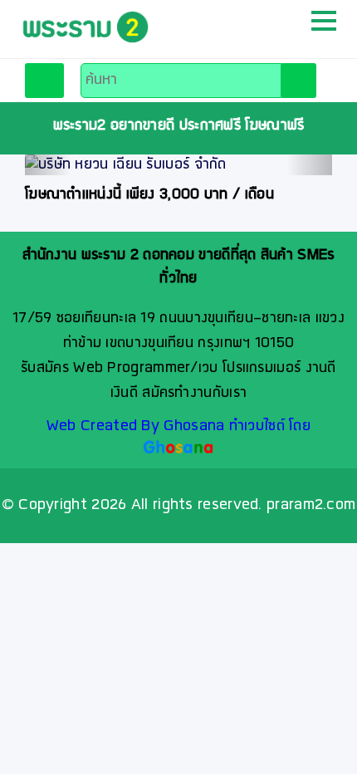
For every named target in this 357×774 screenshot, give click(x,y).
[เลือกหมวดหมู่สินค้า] (44, 80)
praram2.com (311, 505)
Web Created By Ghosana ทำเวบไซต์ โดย (178, 426)
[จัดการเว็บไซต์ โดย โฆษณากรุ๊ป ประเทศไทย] (179, 449)
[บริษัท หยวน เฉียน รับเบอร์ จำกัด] (178, 164)
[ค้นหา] (298, 80)
